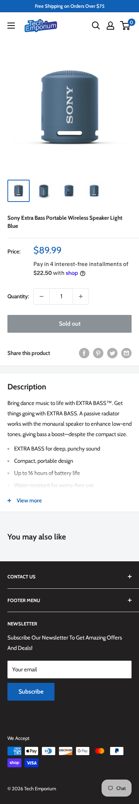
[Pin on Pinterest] (98, 353)
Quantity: (18, 296)
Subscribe (31, 691)
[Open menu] (11, 26)
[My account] (110, 25)
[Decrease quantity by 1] (41, 296)
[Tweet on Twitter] (112, 353)
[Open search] (96, 25)
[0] (125, 25)
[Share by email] (126, 353)
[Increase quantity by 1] (81, 296)
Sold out (69, 323)
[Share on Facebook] (84, 353)
